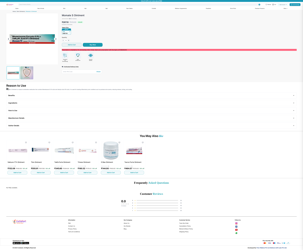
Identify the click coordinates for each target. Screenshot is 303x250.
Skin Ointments (21, 11)
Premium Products (260, 8)
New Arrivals (40, 8)
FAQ (69, 223)
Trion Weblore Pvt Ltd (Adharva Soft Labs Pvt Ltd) (272, 248)
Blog (125, 229)
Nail (106, 8)
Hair (85, 8)
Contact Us (71, 226)
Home (16, 8)
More (285, 8)
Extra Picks (233, 8)
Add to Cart (72, 45)
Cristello (154, 8)
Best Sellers (129, 8)
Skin (64, 8)
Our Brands (127, 226)
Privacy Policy (72, 229)
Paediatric (208, 8)
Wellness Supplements (181, 8)
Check (98, 71)
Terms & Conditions (74, 231)
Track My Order (184, 223)
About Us (126, 223)
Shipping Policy (184, 231)
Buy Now (93, 45)
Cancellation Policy (185, 226)
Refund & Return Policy (186, 229)
